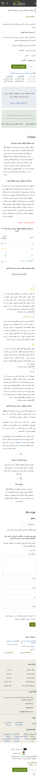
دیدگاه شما (31, 554)
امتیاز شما (32, 550)
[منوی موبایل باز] (35, 3)
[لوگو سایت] (19, 3)
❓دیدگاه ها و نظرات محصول (19, 103)
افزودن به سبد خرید (18, 66)
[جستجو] (7, 3)
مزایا (34, 578)
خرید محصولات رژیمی (17, 442)
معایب (33, 587)
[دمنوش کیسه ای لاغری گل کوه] (27, 642)
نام (34, 597)
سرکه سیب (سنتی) (12, 644)
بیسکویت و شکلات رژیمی (11, 93)
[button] (22, 643)
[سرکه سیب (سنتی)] (11, 641)
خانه (30, 115)
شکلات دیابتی (14, 96)
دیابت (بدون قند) (23, 96)
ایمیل (33, 606)
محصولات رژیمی (25, 93)
